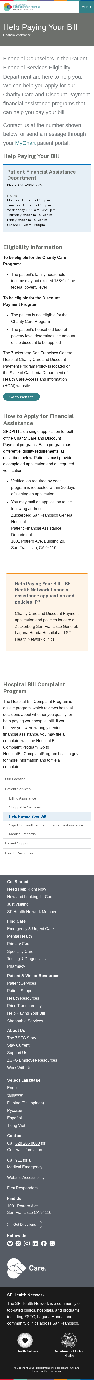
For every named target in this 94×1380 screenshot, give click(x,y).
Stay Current (18, 1045)
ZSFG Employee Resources (32, 1060)
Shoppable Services (25, 807)
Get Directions (24, 1224)
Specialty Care (20, 951)
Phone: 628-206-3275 (24, 185)
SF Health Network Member (31, 912)
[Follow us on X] (52, 1243)
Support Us (17, 1053)
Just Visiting (18, 904)
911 (18, 1160)
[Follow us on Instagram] (27, 1243)
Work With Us (19, 1068)
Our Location (15, 779)
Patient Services (18, 789)
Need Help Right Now (26, 889)
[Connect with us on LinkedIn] (35, 1243)
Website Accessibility (26, 1177)
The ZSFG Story (21, 1038)
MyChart (25, 143)
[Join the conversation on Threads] (18, 1243)
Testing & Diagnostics (26, 959)
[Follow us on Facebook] (44, 1243)
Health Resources (19, 853)
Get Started (17, 882)
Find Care (16, 921)
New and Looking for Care (30, 897)
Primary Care (19, 944)
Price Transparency (24, 1006)
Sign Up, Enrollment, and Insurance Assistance (46, 825)
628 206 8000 (27, 1143)
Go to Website (21, 397)
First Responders (22, 1188)
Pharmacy (16, 966)
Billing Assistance (22, 798)
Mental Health (19, 936)
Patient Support (17, 843)
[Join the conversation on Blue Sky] (10, 1243)
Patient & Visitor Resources (33, 976)
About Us (16, 1030)
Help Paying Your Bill (26, 1013)
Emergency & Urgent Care (30, 929)
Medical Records (22, 834)
